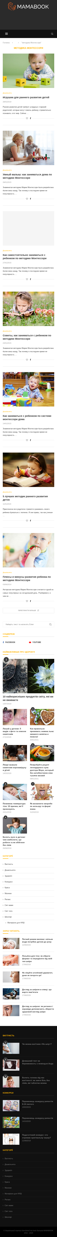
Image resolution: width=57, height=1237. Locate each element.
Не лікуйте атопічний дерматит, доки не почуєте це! (37, 974)
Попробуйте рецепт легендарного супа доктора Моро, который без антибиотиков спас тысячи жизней (42, 770)
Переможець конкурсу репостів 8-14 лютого (37, 1102)
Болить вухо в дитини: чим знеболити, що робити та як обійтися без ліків (14, 841)
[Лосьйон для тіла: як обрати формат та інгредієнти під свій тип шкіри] (11, 960)
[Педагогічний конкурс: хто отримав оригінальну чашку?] (11, 1139)
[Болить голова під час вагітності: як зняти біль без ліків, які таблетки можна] (11, 1081)
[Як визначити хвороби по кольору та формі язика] (42, 792)
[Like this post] (27, 118)
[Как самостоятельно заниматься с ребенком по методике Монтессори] (28, 228)
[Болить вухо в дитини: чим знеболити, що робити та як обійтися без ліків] (15, 825)
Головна (6, 43)
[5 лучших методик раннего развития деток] (28, 470)
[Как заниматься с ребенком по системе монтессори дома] (28, 389)
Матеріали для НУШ (15, 923)
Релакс (8, 899)
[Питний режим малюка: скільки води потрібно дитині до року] (11, 943)
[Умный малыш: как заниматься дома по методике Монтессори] (28, 148)
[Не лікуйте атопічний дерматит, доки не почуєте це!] (11, 977)
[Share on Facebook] (30, 118)
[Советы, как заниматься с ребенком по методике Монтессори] (28, 309)
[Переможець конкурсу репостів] (11, 1122)
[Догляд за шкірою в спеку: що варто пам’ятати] (11, 993)
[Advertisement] (28, 21)
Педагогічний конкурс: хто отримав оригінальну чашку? (36, 1136)
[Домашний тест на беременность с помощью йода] (11, 1065)
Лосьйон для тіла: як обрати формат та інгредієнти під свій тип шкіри (37, 958)
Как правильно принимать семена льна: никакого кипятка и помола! (42, 733)
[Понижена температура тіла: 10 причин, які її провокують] (15, 792)
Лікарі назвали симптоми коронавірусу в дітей (14, 767)
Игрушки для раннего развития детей (26, 97)
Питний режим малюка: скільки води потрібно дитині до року (37, 940)
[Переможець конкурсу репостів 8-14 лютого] (11, 1105)
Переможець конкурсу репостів (37, 1118)
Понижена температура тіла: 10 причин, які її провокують (14, 806)
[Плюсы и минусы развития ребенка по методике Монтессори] (28, 550)
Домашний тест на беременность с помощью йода (37, 1062)
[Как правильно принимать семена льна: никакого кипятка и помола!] (42, 717)
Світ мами (9, 905)
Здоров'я (8, 876)
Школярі (8, 917)
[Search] (52, 34)
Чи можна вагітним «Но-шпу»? (37, 1044)
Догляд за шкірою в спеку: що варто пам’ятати (37, 990)
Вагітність (9, 864)
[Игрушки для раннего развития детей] (28, 71)
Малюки (8, 893)
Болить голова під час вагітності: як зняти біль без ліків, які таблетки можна (36, 1080)
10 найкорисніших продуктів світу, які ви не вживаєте (28, 698)
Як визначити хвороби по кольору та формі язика (41, 806)
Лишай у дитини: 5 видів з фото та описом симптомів (14, 731)
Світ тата (8, 911)
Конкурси (8, 882)
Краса (7, 888)
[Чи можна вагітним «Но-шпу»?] (11, 1048)
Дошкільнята (10, 870)
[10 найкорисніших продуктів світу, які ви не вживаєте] (28, 676)
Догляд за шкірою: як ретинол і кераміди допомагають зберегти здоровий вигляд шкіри (38, 1009)
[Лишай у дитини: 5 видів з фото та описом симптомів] (15, 717)
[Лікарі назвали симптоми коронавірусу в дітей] (15, 753)
